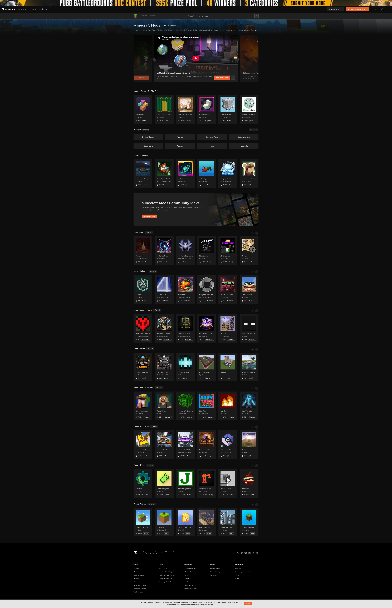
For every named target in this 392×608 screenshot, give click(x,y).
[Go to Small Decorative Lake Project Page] (249, 367)
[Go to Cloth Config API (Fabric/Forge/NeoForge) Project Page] (164, 483)
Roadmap (187, 582)
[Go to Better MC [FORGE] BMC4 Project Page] (185, 444)
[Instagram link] (238, 553)
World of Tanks (138, 592)
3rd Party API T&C (165, 582)
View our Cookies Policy (205, 605)
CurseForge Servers (190, 588)
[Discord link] (249, 553)
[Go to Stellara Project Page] (185, 173)
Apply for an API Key (165, 578)
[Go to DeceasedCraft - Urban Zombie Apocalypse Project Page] (164, 444)
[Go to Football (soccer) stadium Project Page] (206, 367)
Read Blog (234, 77)
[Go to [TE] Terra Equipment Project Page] (185, 250)
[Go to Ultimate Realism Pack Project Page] (185, 328)
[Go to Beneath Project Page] (143, 250)
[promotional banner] (196, 3)
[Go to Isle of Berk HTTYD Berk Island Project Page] (206, 522)
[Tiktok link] (242, 553)
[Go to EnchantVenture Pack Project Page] (206, 328)
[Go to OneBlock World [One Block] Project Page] (249, 522)
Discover (143, 16)
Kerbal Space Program (140, 585)
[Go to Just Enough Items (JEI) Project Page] (185, 483)
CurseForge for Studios (242, 572)
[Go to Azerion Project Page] (143, 289)
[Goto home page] (9, 9)
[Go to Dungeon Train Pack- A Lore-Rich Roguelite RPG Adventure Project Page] (206, 289)
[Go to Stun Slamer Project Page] (206, 250)
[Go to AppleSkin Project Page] (249, 483)
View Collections (149, 216)
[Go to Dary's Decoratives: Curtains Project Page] (164, 109)
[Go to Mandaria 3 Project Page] (185, 289)
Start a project (163, 568)
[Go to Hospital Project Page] (227, 367)
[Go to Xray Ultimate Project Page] (249, 406)
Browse (21, 9)
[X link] (253, 553)
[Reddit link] (257, 553)
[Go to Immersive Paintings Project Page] (185, 109)
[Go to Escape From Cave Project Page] (143, 367)
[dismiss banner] (389, 3)
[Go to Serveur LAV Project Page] (164, 289)
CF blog (186, 575)
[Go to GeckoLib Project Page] (143, 483)
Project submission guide (167, 572)
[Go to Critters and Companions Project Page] (249, 173)
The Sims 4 (137, 578)
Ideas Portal (188, 572)
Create (31, 9)
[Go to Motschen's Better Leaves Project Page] (185, 406)
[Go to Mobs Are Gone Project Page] (164, 250)
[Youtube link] (245, 553)
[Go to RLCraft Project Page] (249, 444)
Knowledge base (215, 568)
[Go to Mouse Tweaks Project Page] (227, 483)
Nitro (237, 578)
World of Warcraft (139, 575)
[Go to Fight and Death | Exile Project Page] (164, 367)
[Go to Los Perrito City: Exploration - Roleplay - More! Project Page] (227, 522)
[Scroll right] (256, 233)
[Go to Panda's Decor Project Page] (227, 109)
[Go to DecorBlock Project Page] (143, 109)
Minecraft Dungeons (140, 588)
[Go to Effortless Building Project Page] (249, 109)
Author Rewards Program (167, 575)
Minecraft (137, 572)
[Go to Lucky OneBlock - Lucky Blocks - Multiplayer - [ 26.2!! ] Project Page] (185, 522)
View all (149, 232)
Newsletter (187, 578)
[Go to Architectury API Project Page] (206, 483)
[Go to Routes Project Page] (249, 250)
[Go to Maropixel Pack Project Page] (249, 289)
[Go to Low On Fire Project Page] (227, 406)
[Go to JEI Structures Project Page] (227, 250)
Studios (42, 9)
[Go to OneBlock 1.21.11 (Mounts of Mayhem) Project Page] (164, 522)
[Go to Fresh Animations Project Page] (143, 406)
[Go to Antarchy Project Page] (206, 173)
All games (136, 568)
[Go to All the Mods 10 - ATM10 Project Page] (143, 444)
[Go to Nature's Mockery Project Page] (227, 289)
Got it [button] (248, 603)
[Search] (256, 16)
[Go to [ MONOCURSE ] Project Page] (185, 367)
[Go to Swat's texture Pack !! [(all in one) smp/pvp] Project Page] (249, 328)
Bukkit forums (188, 585)
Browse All (153, 16)
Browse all (253, 130)
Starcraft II (137, 582)
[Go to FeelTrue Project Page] (227, 328)
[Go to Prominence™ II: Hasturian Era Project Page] (206, 444)
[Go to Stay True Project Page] (206, 406)
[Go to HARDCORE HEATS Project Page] (143, 328)
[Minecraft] (136, 16)
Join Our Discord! (190, 568)
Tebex (237, 575)
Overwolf (238, 568)
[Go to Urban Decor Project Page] (206, 109)
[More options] (388, 9)
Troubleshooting (215, 572)
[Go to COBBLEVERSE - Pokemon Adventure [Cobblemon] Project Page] (227, 444)
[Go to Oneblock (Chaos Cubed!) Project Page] (143, 522)
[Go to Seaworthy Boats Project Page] (143, 173)
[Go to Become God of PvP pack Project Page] (164, 328)
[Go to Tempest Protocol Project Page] (227, 173)
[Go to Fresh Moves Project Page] (164, 406)
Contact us (213, 575)
